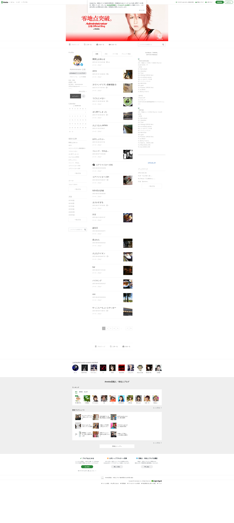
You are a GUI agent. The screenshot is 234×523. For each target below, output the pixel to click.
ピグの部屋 (82, 77)
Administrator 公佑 (78, 69)
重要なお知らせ (98, 59)
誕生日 (95, 228)
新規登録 (219, 2)
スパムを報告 (106, 483)
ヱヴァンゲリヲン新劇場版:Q (104, 84)
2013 (94, 71)
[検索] (163, 44)
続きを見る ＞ (83, 91)
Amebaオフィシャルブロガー (78, 73)
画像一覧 (101, 44)
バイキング (97, 280)
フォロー (76, 96)
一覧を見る (152, 186)
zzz (93, 294)
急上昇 (86, 391)
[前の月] (73, 106)
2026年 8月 (78, 105)
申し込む (147, 466)
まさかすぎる (97, 202)
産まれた (96, 240)
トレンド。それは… (100, 151)
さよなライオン (98, 253)
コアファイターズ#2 (104, 165)
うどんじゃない (98, 98)
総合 (76, 391)
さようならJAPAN (100, 125)
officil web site (142, 173)
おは (94, 214)
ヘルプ (160, 483)
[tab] (76, 392)
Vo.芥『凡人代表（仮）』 (145, 175)
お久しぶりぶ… (98, 139)
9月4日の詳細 (98, 190)
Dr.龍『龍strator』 (143, 181)
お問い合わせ (115, 483)
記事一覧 (89, 44)
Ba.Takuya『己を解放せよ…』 (147, 178)
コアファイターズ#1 (100, 177)
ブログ (99, 65)
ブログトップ (75, 44)
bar (93, 267)
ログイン (228, 2)
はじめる (87, 466)
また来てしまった (99, 112)
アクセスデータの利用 (134, 483)
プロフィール (73, 77)
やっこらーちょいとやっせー (104, 308)
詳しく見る (117, 466)
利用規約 (123, 483)
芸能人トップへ (117, 446)
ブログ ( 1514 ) (73, 184)
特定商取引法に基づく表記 (149, 483)
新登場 (80, 391)
